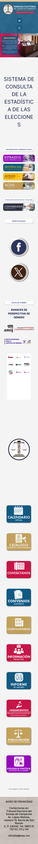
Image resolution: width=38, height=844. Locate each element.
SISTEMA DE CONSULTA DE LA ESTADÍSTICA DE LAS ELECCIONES (19, 102)
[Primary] (19, 21)
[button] (3, 45)
